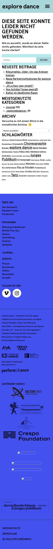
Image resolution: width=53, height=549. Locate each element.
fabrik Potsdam (40, 148)
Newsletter (8, 274)
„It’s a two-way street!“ (20, 86)
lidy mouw (10, 164)
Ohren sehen (39, 164)
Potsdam (29, 167)
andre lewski (43, 140)
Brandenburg (7, 144)
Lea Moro (48, 160)
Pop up (20, 167)
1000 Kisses (5, 140)
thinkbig (38, 175)
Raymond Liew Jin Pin (8, 171)
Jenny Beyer (26, 156)
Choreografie (17, 144)
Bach (49, 140)
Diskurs (6, 234)
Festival (16, 152)
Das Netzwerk (9, 207)
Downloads (8, 267)
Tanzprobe (22, 176)
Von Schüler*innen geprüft (22, 89)
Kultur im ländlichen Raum (22, 93)
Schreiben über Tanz (32, 171)
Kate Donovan (35, 160)
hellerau (42, 152)
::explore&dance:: (16, 111)
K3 (18, 160)
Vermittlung (8, 237)
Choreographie (35, 143)
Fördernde (8, 214)
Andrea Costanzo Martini (18, 140)
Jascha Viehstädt (17, 156)
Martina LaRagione (19, 164)
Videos (6, 270)
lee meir (4, 164)
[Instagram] (17, 294)
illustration (6, 156)
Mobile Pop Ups (10, 230)
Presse (5, 263)
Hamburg (34, 152)
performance (10, 168)
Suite (8, 175)
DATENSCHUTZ (11, 528)
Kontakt (6, 278)
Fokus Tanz (24, 152)
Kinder (42, 160)
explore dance (20, 147)
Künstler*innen (10, 210)
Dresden (5, 148)
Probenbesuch (40, 168)
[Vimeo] (7, 294)
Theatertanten (31, 175)
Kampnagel (25, 160)
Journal (10, 107)
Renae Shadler (20, 171)
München (30, 164)
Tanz (14, 175)
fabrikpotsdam (7, 152)
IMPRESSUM (9, 534)
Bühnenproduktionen (13, 227)
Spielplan (7, 245)
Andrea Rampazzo (33, 140)
